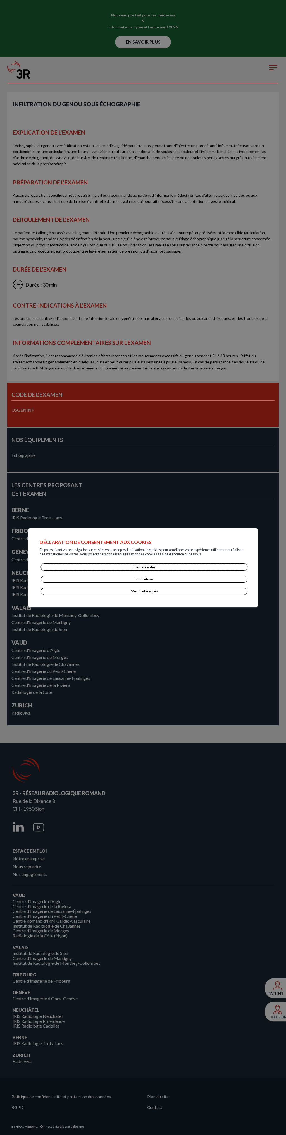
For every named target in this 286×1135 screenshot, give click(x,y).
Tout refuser (144, 579)
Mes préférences (144, 591)
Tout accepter (144, 567)
